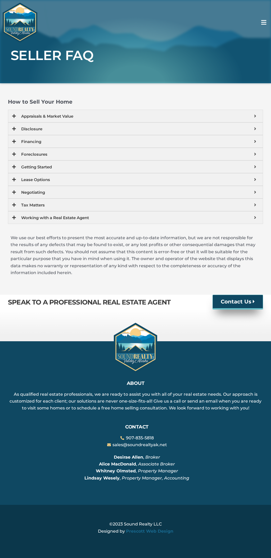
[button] (263, 22)
